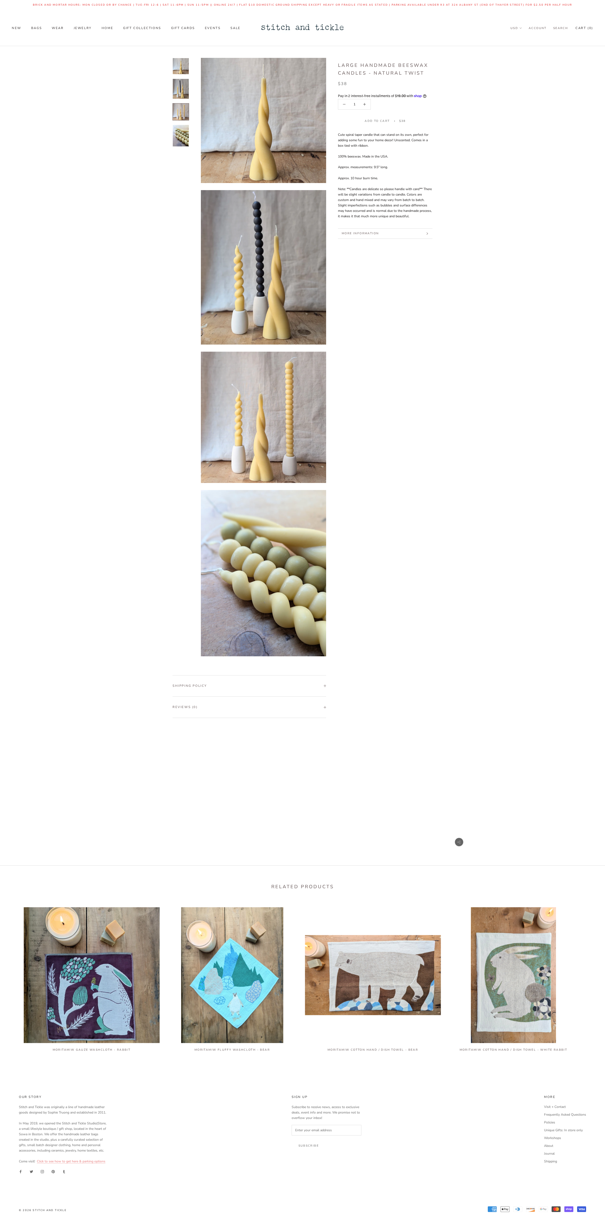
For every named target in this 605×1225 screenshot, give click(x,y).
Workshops (552, 1138)
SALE (235, 28)
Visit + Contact (555, 1107)
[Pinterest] (53, 1171)
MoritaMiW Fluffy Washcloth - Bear (232, 1050)
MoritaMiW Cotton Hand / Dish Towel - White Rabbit (513, 1050)
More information (360, 233)
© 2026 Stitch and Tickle (43, 1210)
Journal (549, 1153)
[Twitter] (31, 1171)
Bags (36, 28)
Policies (549, 1122)
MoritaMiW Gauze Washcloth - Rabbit (92, 1050)
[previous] (14, 977)
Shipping (550, 1161)
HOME (107, 28)
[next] (590, 977)
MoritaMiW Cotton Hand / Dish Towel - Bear (373, 1050)
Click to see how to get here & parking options (71, 1161)
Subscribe (308, 1146)
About (548, 1146)
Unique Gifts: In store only (563, 1130)
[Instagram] (42, 1171)
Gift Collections (142, 28)
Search (560, 28)
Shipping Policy (190, 686)
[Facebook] (20, 1171)
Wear (58, 28)
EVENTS (213, 28)
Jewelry (83, 28)
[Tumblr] (64, 1171)
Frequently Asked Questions (565, 1114)
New (16, 28)
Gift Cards (183, 28)
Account (538, 28)
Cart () (584, 28)
